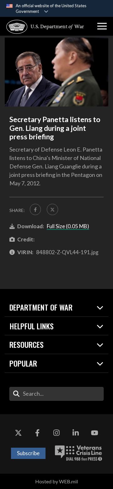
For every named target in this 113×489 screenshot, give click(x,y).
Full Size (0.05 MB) (68, 226)
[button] (102, 26)
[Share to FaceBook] (35, 209)
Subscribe (28, 453)
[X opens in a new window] (18, 433)
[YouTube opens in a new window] (95, 433)
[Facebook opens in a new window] (37, 433)
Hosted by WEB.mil (56, 481)
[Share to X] (52, 209)
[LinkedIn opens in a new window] (75, 433)
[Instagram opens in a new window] (56, 433)
